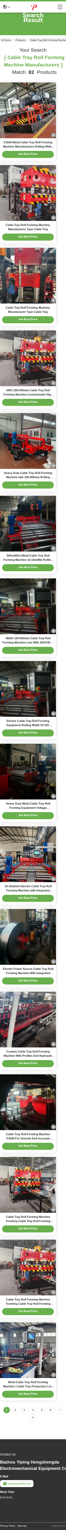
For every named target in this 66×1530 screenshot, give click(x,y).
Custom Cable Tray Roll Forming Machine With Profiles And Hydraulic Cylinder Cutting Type (28, 1056)
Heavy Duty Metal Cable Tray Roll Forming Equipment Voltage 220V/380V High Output (28, 808)
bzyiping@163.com (19, 1483)
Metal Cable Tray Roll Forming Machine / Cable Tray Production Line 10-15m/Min (28, 1386)
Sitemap (22, 1525)
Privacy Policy (7, 1525)
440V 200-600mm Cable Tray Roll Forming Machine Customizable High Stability (28, 394)
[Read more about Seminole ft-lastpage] (33, 1417)
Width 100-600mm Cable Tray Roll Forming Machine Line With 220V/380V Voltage (28, 642)
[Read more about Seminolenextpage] (59, 1410)
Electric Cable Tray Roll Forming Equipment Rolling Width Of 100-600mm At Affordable (28, 725)
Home (7, 40)
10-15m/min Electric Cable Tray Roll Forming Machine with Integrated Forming (28, 890)
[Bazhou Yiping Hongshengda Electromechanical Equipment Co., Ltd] (33, 7)
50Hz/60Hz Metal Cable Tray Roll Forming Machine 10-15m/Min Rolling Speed (28, 560)
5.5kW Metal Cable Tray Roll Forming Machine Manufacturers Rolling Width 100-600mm (28, 146)
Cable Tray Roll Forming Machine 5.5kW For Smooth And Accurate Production (28, 1138)
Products (20, 40)
